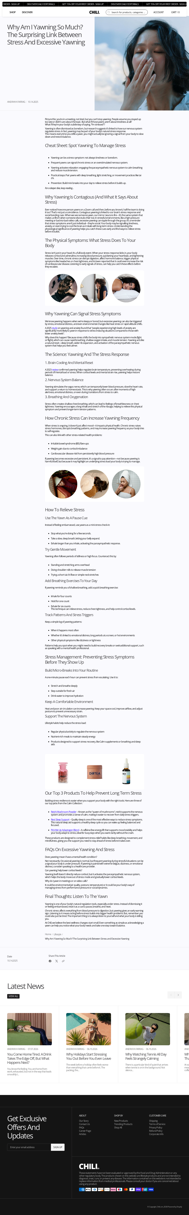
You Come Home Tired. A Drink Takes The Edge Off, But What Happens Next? (29, 1058)
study (54, 328)
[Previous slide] (171, 995)
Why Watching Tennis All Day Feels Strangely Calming (145, 1056)
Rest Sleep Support (60, 819)
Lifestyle (57, 934)
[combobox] (129, 12)
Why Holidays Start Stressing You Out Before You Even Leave (88, 1056)
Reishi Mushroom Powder (63, 811)
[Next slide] (178, 995)
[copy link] (63, 961)
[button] (158, 12)
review (55, 369)
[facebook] (50, 961)
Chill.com (160, 1206)
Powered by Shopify (175, 1206)
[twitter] (56, 961)
